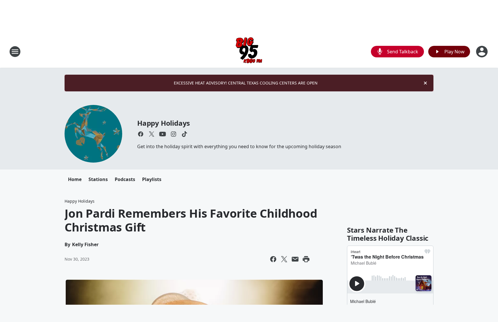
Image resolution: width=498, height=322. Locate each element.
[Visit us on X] (151, 134)
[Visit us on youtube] (162, 134)
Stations (98, 179)
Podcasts (125, 179)
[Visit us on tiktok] (184, 134)
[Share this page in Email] (295, 259)
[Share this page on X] (284, 259)
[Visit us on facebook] (140, 134)
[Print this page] (306, 259)
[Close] (425, 83)
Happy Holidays (163, 123)
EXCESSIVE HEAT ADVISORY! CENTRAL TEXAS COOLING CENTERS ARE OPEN (246, 83)
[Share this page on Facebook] (273, 259)
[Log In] (482, 51)
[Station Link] (249, 51)
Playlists (151, 179)
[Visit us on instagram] (173, 134)
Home (75, 179)
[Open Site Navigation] (15, 51)
